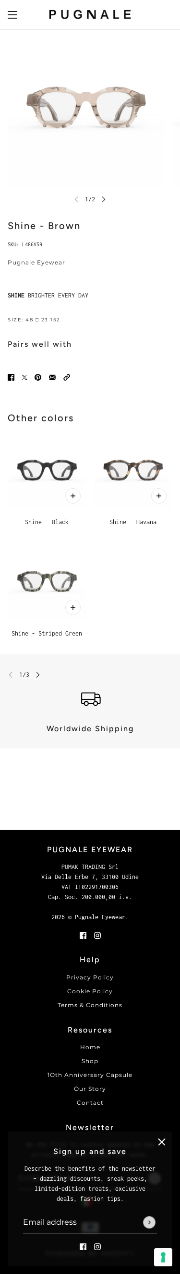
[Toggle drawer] (12, 15)
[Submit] (149, 1222)
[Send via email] (52, 376)
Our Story (90, 1088)
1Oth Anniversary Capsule (90, 1074)
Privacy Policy (90, 977)
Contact (90, 1102)
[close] (162, 1142)
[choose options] (73, 496)
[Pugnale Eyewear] (90, 15)
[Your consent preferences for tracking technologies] (163, 1257)
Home (90, 1047)
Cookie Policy (90, 991)
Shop (90, 1061)
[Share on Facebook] (11, 376)
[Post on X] (24, 376)
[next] (103, 199)
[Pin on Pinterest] (38, 376)
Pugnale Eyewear (36, 262)
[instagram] (97, 1246)
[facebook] (83, 1246)
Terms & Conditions (90, 1005)
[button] (67, 376)
